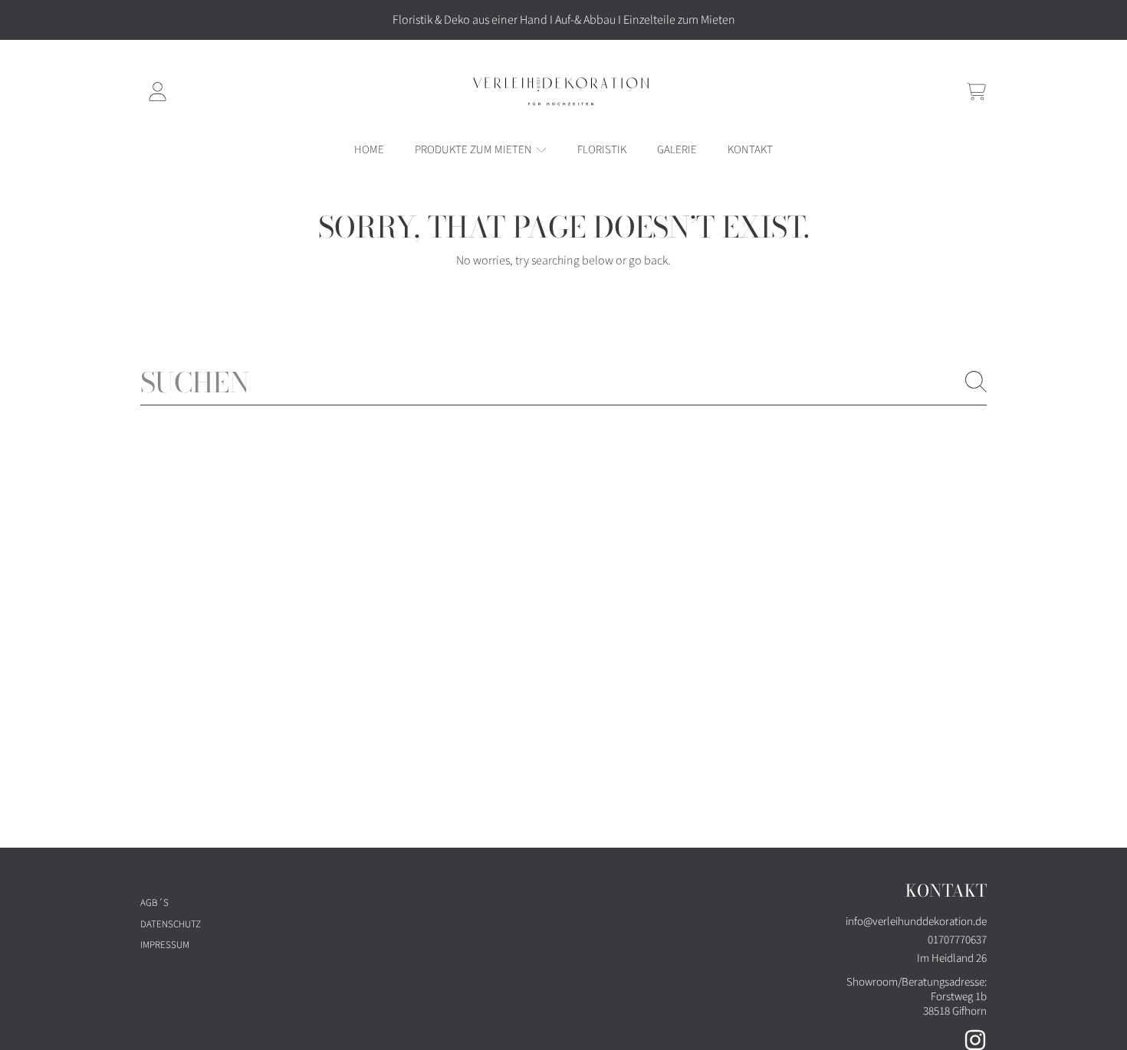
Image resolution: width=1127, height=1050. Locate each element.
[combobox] (563, 381)
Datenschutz (170, 924)
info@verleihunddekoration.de (916, 922)
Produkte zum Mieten (474, 150)
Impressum (164, 945)
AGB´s (154, 903)
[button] (976, 91)
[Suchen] (976, 382)
